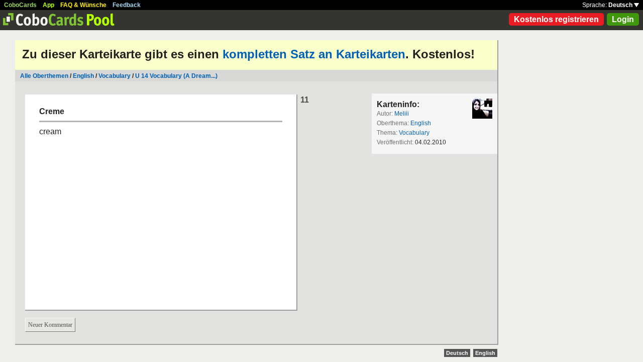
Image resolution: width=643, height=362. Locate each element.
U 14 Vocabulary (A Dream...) (176, 75)
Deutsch (621, 5)
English (83, 75)
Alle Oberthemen (44, 75)
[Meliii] (482, 109)
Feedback (127, 5)
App (48, 5)
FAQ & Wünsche (83, 5)
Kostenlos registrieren (556, 19)
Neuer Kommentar (50, 324)
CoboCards (20, 5)
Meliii (401, 113)
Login (623, 19)
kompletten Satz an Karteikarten (314, 54)
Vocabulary (114, 75)
